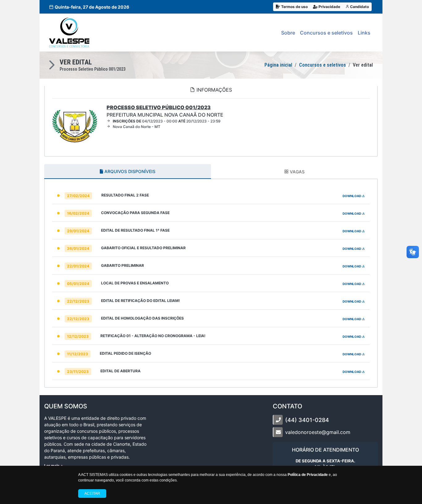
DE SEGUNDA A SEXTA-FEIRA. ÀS (325, 463)
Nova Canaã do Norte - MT (136, 126)
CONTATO (287, 406)
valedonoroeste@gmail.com (317, 432)
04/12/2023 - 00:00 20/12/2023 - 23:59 (167, 121)
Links (364, 33)
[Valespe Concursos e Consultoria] (69, 32)
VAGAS (297, 171)
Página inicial (278, 65)
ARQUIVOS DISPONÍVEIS (129, 171)
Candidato (359, 6)
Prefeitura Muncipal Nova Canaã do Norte (165, 111)
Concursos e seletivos (326, 33)
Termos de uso (294, 6)
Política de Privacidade (308, 475)
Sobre (288, 33)
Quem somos (65, 406)
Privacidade (329, 6)
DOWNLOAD (352, 196)
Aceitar (92, 493)
